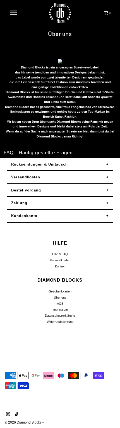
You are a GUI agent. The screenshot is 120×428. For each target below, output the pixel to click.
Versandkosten (25, 177)
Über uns (60, 297)
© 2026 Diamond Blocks (23, 422)
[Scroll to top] (108, 413)
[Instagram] (7, 414)
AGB (60, 303)
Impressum (60, 309)
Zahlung (19, 203)
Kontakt (60, 266)
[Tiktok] (16, 414)
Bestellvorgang (26, 190)
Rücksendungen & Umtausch (39, 164)
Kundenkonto (24, 216)
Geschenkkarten (60, 291)
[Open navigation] (14, 13)
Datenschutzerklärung (60, 315)
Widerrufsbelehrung (60, 321)
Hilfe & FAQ (60, 254)
